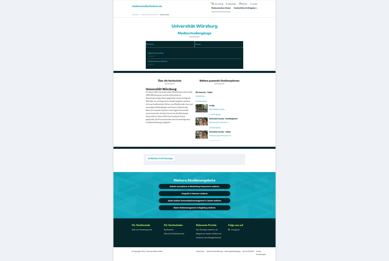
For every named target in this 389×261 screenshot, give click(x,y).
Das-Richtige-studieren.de (207, 229)
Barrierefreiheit (248, 251)
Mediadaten (169, 229)
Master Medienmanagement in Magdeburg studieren (194, 207)
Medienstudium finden (221, 8)
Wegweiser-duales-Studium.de (208, 233)
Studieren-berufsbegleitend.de (208, 237)
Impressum (200, 251)
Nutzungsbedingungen (233, 251)
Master (198, 44)
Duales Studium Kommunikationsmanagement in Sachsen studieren (194, 200)
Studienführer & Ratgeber (245, 8)
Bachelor (150, 44)
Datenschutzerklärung (214, 251)
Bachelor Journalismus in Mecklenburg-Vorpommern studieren (194, 186)
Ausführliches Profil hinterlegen (160, 158)
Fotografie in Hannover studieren (195, 193)
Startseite (135, 15)
